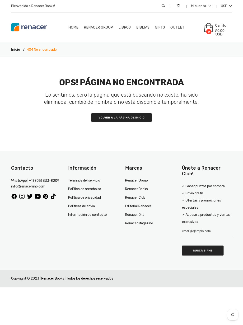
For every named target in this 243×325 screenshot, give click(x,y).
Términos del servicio (84, 180)
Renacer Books (136, 189)
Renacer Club (135, 198)
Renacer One (135, 215)
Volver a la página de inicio (121, 117)
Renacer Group (98, 27)
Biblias (143, 27)
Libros (124, 27)
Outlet (177, 27)
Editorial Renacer (138, 206)
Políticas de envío (81, 206)
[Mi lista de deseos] (179, 6)
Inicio (15, 50)
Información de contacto (87, 215)
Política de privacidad (84, 198)
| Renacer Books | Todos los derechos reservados (76, 278)
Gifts (160, 27)
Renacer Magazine (139, 223)
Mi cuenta (199, 6)
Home (73, 27)
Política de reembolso (84, 189)
